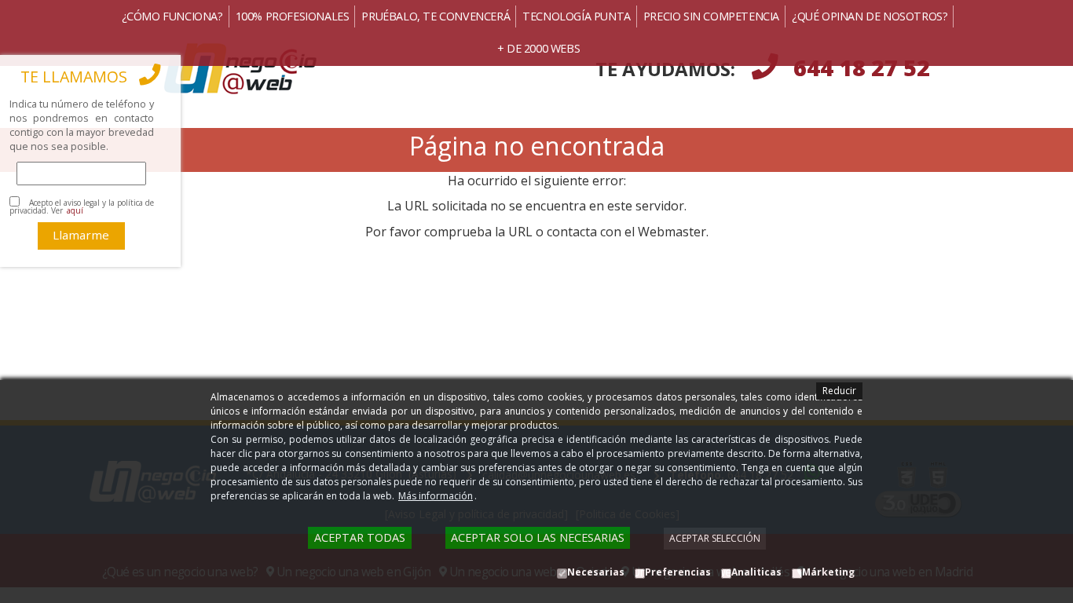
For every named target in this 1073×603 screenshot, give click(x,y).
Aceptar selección (714, 538)
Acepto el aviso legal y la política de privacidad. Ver (81, 206)
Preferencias (678, 572)
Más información (435, 495)
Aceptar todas (359, 537)
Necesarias (595, 572)
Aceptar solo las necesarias (537, 537)
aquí (75, 210)
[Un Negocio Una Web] (310, 68)
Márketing (828, 572)
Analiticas (756, 572)
